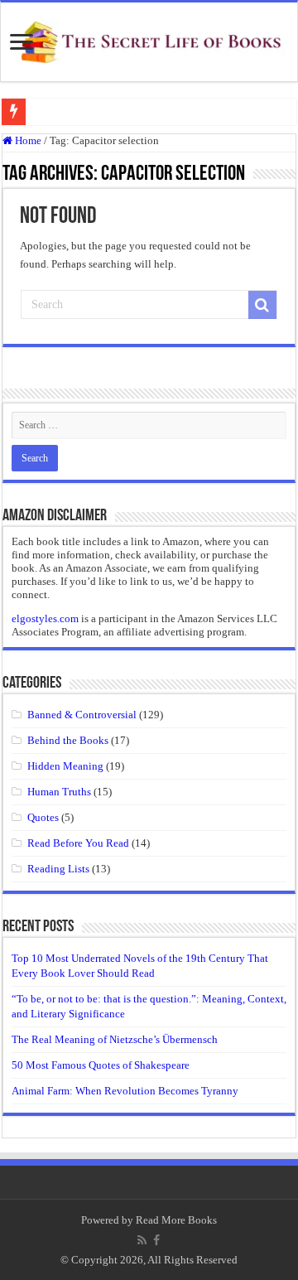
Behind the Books (67, 740)
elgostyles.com (45, 618)
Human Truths (59, 791)
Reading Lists (58, 868)
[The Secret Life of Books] (149, 39)
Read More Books (176, 1220)
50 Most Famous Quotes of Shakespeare (101, 1065)
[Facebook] (156, 1240)
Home (26, 140)
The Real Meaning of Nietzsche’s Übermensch (115, 1039)
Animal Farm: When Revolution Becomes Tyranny (125, 1090)
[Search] (262, 305)
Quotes (43, 817)
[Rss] (142, 1240)
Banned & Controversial (82, 714)
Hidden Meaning (65, 766)
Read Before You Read (78, 843)
